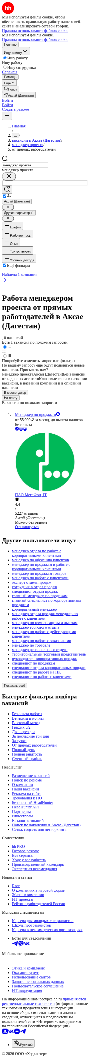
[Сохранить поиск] (7, 190)
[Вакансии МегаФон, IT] (50, 462)
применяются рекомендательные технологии (44, 1001)
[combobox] (25, 165)
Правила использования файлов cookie (35, 39)
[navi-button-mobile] (7, 116)
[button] (7, 100)
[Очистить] (9, 176)
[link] (10, 89)
